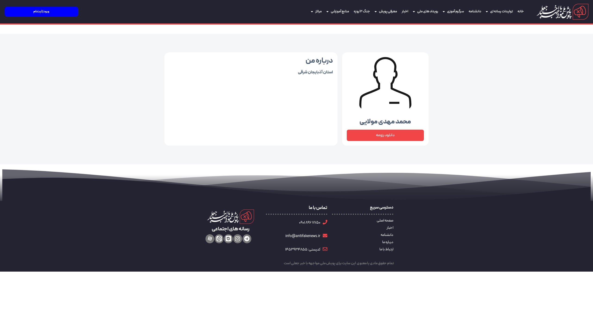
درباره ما (387, 242)
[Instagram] (237, 238)
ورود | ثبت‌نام (41, 11)
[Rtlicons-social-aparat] (209, 238)
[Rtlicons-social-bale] (228, 238)
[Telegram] (247, 238)
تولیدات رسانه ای (501, 11)
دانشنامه (475, 11)
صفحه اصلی (385, 220)
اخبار (405, 11)
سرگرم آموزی (455, 11)
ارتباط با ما (386, 249)
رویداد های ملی (427, 11)
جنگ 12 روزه (362, 11)
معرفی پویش (388, 11)
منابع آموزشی (340, 11)
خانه (520, 11)
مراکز (318, 11)
